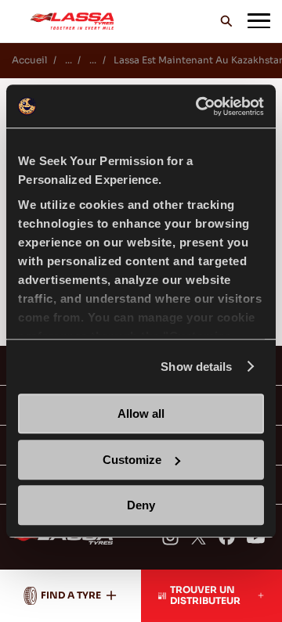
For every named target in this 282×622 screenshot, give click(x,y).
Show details (196, 366)
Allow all (141, 413)
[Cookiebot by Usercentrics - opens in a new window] (199, 106)
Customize (132, 459)
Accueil (29, 60)
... (68, 60)
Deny (141, 505)
